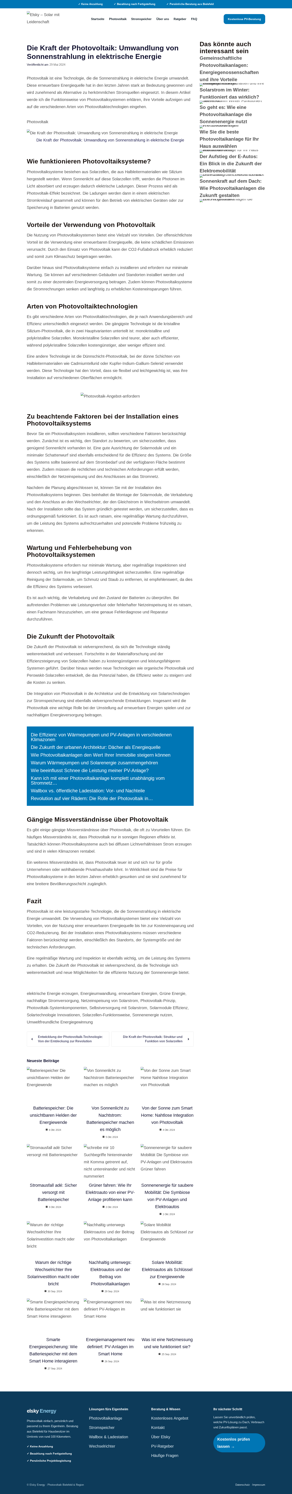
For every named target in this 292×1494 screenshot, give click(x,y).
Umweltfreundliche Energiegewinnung (60, 1022)
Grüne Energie (172, 993)
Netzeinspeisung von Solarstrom (109, 1000)
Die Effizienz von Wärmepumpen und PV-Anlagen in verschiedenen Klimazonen (101, 737)
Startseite (97, 19)
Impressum (258, 1484)
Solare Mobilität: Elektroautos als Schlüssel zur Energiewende (167, 1269)
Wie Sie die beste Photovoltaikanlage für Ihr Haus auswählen (229, 139)
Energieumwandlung (98, 993)
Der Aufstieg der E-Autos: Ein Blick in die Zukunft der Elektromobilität (231, 163)
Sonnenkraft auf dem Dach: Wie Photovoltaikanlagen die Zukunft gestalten (232, 188)
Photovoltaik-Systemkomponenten (57, 1008)
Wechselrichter (102, 1446)
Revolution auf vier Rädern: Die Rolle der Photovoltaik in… (92, 798)
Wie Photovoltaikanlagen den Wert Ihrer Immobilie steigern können (100, 755)
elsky (41, 1411)
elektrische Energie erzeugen (52, 993)
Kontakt (158, 1427)
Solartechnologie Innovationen (53, 1015)
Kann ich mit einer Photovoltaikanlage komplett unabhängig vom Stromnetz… (98, 780)
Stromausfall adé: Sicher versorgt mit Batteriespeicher (53, 1192)
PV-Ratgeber (162, 1446)
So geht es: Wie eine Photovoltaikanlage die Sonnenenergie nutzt (226, 114)
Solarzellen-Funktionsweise (106, 1015)
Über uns (162, 19)
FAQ (194, 19)
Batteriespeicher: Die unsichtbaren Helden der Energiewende (53, 1115)
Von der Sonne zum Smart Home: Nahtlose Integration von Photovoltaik (167, 1115)
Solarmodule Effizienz (169, 1008)
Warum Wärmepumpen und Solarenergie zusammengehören (94, 762)
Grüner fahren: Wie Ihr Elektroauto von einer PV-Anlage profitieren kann (110, 1192)
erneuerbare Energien (138, 993)
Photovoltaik (118, 19)
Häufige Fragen (164, 1455)
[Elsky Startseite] (46, 19)
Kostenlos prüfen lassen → (233, 1443)
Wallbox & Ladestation (108, 1437)
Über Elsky (160, 1437)
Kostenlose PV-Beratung (244, 19)
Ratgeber (180, 19)
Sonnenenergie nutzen (152, 1015)
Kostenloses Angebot (169, 1418)
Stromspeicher (141, 19)
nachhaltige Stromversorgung (53, 1000)
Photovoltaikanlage (105, 1418)
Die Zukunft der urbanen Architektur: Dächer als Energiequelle (96, 747)
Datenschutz (242, 1484)
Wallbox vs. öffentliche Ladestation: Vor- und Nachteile (88, 790)
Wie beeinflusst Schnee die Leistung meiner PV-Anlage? (90, 770)
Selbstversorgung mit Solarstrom (118, 1008)
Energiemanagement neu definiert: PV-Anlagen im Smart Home (110, 1346)
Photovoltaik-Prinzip (157, 1000)
